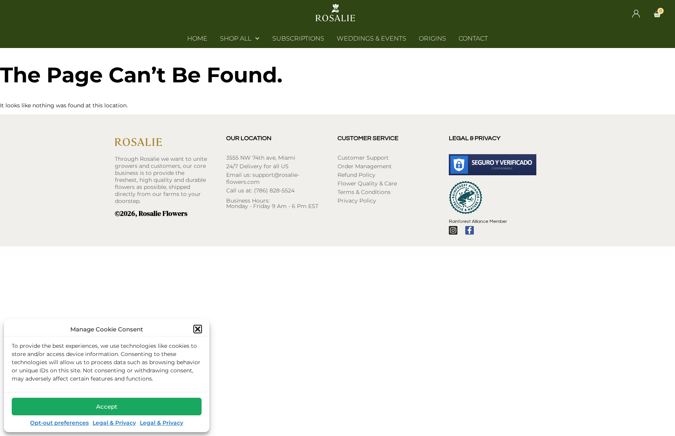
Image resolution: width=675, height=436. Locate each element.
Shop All (235, 38)
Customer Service (368, 138)
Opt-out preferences (59, 422)
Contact (473, 38)
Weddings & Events (371, 38)
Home (197, 38)
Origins (432, 38)
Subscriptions (298, 38)
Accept (106, 406)
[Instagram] (453, 230)
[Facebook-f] (469, 230)
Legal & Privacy (114, 422)
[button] (198, 329)
